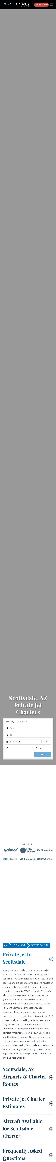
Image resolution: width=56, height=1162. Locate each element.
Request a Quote (41, 5)
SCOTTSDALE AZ (40, 945)
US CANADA (19, 945)
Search (42, 754)
